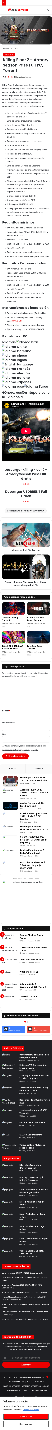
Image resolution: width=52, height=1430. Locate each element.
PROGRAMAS (14, 1386)
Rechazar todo (26, 1424)
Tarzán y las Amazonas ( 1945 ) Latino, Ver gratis (34, 1077)
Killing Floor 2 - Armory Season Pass (26, 510)
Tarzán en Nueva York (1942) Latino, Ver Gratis (33, 1089)
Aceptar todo (26, 1417)
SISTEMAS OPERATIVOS (31, 1386)
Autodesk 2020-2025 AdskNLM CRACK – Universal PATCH (34, 792)
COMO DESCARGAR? (38, 1391)
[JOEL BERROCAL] (18, 10)
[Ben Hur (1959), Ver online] (9, 1126)
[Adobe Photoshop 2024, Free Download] (10, 806)
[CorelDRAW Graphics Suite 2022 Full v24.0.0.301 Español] (10, 816)
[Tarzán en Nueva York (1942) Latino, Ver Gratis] (9, 1091)
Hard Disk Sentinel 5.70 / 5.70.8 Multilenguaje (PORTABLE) (32, 865)
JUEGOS (45, 1386)
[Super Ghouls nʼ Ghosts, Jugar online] (9, 1254)
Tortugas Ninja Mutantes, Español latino (32, 1146)
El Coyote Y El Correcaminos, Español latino (33, 1066)
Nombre (6, 711)
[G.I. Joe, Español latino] (9, 1137)
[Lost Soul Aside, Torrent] (38, 637)
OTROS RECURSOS (12, 1391)
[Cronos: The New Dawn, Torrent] (38, 608)
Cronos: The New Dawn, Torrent (35, 619)
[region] (26, 1413)
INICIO (5, 1386)
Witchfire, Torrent (29, 971)
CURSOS (25, 1391)
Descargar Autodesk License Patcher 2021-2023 (34, 828)
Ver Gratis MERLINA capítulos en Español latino (34, 1056)
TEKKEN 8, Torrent (28, 996)
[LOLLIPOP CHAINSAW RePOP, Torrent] (13, 637)
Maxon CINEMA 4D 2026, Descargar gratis (26, 1273)
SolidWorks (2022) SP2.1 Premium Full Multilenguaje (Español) (34, 840)
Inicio (7, 49)
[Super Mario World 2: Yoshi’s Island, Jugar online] (9, 1193)
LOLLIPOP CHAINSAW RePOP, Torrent (12, 647)
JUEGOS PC (15, 49)
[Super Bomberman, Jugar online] (9, 1230)
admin (4, 1273)
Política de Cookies (31, 1410)
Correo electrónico (10, 722)
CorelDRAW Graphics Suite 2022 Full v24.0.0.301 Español (33, 816)
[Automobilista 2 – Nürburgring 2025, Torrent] (9, 988)
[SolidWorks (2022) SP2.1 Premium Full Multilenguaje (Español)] (10, 840)
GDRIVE (26, 484)
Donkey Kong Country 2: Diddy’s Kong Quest (32, 851)
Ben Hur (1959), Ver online (32, 1122)
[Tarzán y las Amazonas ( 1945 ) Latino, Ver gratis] (9, 1079)
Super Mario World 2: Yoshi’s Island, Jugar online (33, 1191)
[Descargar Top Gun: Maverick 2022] (9, 1103)
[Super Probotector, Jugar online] (9, 1218)
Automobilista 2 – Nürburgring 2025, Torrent (33, 985)
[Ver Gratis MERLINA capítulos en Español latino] (9, 1057)
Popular (12, 768)
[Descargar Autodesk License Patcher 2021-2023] (10, 829)
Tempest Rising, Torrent (10, 619)
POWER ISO (16, 321)
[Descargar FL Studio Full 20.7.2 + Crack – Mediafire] (10, 781)
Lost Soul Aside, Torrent (35, 647)
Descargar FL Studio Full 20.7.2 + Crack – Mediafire (33, 779)
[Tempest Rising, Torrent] (13, 608)
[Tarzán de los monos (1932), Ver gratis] (9, 1114)
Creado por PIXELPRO (16, 1382)
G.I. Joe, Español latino (30, 1134)
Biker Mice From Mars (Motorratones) (30, 1166)
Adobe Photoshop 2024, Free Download (32, 804)
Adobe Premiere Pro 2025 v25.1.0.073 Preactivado (29, 1292)
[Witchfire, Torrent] (9, 975)
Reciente (39, 768)
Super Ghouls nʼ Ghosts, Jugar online (31, 1252)
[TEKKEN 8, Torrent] (9, 1000)
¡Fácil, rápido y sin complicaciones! (26, 879)
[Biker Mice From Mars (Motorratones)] (9, 1169)
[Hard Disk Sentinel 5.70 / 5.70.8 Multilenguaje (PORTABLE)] (10, 865)
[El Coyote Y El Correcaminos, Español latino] (9, 1068)
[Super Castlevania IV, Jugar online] (9, 1242)
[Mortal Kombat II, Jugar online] (9, 1205)
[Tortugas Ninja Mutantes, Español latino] (9, 1148)
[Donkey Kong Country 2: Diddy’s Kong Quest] (10, 854)
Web (4, 734)
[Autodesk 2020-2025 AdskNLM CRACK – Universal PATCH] (10, 793)
